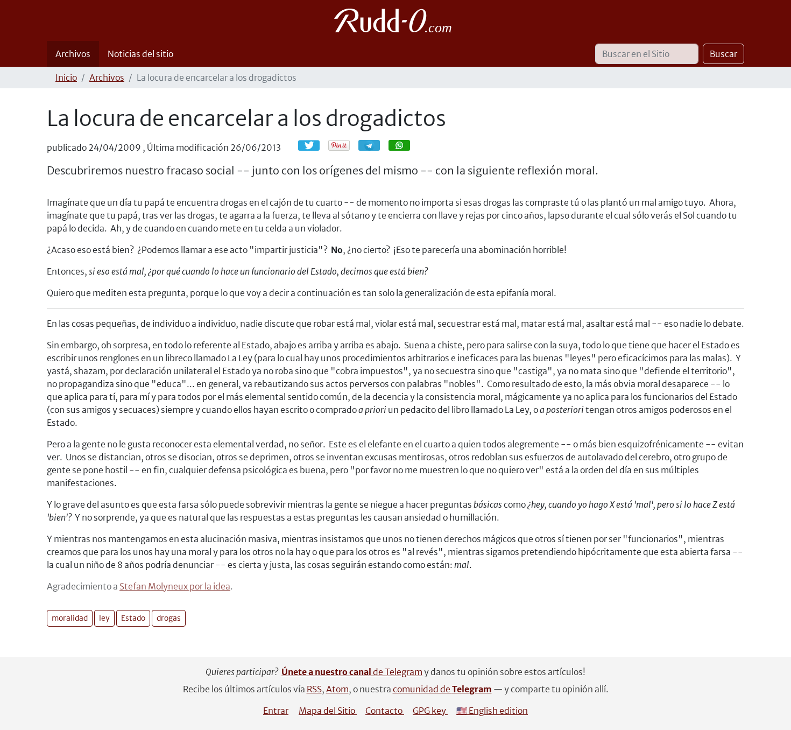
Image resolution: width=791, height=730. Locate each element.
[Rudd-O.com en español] (395, 20)
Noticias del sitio (140, 53)
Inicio (66, 77)
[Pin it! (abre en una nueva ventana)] (339, 145)
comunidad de (442, 689)
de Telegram (351, 671)
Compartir (374, 145)
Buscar (723, 53)
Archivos (72, 53)
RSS (314, 689)
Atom (337, 689)
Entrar (275, 710)
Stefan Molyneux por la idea (174, 586)
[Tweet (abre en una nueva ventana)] (309, 145)
